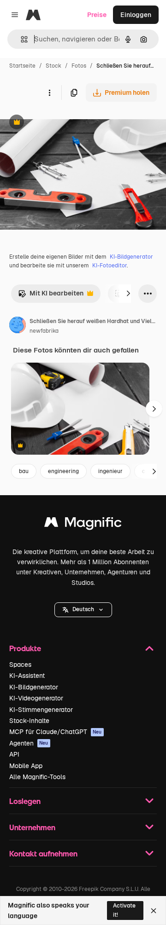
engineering (63, 471)
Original (59, 123)
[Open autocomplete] (20, 39)
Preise (97, 15)
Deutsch (83, 609)
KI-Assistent (27, 675)
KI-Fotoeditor (109, 265)
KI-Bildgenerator (131, 256)
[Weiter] (128, 293)
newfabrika (44, 331)
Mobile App (25, 766)
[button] (83, 609)
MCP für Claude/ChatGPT (55, 732)
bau (24, 471)
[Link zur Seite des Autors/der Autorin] (17, 326)
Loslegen (25, 801)
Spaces (20, 664)
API (14, 754)
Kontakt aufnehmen (43, 853)
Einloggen (135, 15)
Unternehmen (32, 827)
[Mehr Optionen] (49, 92)
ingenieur (110, 471)
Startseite (22, 65)
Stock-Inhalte (29, 721)
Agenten (28, 743)
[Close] (153, 910)
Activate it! (124, 910)
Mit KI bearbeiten (50, 295)
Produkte (25, 648)
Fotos (78, 65)
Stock (53, 65)
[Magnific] (83, 524)
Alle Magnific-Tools (37, 777)
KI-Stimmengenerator (41, 709)
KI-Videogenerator (36, 698)
